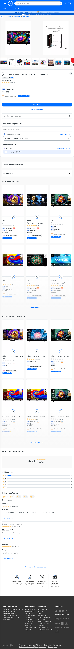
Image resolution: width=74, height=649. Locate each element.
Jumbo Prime (42, 609)
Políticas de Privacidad (26, 647)
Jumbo (40, 611)
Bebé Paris (28, 625)
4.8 (12, 82)
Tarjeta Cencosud (44, 617)
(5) (39, 359)
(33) (38, 225)
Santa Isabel (42, 615)
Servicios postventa (9, 613)
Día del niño (29, 621)
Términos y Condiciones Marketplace (48, 645)
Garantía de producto (10, 615)
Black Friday (29, 613)
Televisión (17, 16)
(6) (14, 82)
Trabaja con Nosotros (45, 629)
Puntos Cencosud (44, 623)
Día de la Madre (30, 619)
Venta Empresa (43, 627)
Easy (39, 613)
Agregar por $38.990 (15, 152)
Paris (11, 77)
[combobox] (37, 138)
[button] (37, 8)
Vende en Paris (30, 609)
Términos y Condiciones (27, 645)
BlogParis (28, 629)
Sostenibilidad (29, 611)
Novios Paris (29, 623)
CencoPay (41, 625)
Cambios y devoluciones (11, 617)
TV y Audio (8, 16)
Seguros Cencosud (44, 621)
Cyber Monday (30, 615)
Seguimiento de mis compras (13, 609)
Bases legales (52, 647)
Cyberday (28, 617)
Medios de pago (8, 619)
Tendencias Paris (30, 627)
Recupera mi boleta (9, 611)
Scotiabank (41, 619)
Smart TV (26, 16)
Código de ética (40, 647)
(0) (14, 225)
